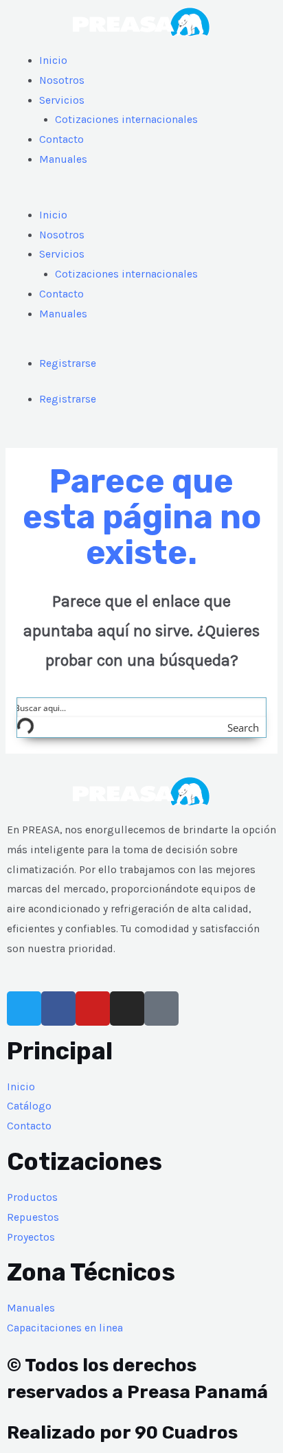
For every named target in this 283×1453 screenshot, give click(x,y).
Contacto (61, 139)
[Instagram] (127, 1008)
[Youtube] (93, 1008)
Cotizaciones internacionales (126, 119)
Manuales (63, 159)
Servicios (61, 100)
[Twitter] (24, 1008)
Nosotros (61, 80)
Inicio (53, 60)
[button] (141, 195)
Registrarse (67, 363)
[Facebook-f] (58, 1008)
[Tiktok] (161, 1008)
